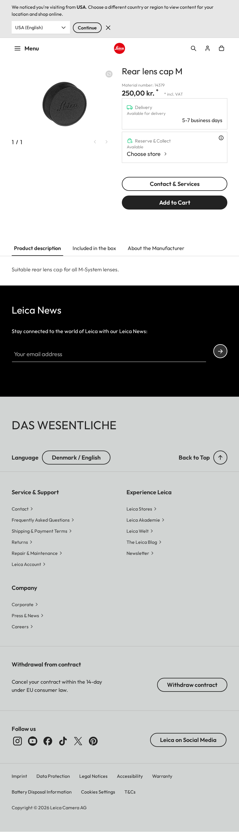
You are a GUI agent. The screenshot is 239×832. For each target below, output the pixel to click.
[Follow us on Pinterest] (93, 741)
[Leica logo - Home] (119, 48)
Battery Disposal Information (42, 792)
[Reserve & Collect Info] (221, 137)
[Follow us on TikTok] (63, 741)
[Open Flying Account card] (207, 48)
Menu (31, 48)
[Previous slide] (95, 142)
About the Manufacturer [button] (156, 248)
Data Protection (53, 776)
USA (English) (29, 27)
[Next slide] (107, 142)
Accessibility (130, 776)
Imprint (19, 776)
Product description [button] (37, 248)
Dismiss (108, 27)
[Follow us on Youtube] (32, 741)
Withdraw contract (192, 684)
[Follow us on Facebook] (48, 741)
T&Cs (130, 792)
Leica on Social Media (188, 739)
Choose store (144, 153)
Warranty (162, 776)
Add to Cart (174, 202)
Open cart (221, 48)
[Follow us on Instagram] (17, 741)
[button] (220, 458)
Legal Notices (93, 776)
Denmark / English (76, 457)
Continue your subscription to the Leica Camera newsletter (220, 351)
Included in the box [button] (94, 248)
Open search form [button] (193, 48)
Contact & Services (175, 183)
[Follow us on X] (78, 741)
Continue (87, 28)
